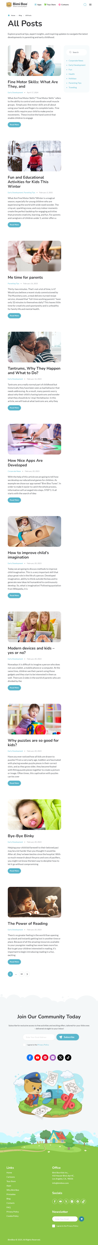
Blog (8, 1198)
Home (9, 1172)
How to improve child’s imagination (28, 555)
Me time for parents (25, 277)
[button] (85, 4)
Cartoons (11, 1177)
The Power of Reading (28, 923)
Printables (11, 1194)
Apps (9, 1185)
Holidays (72, 78)
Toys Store (11, 1181)
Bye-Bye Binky (21, 836)
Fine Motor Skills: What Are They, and (33, 84)
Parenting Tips (29, 192)
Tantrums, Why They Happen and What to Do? (34, 371)
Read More (15, 124)
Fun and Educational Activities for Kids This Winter (28, 182)
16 (22, 974)
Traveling (73, 87)
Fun (70, 69)
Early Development (15, 92)
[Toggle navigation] (90, 4)
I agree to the (38, 1045)
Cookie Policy (13, 1216)
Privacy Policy (43, 1045)
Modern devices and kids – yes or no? (31, 650)
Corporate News (14, 471)
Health (72, 74)
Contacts (11, 1203)
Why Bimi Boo (13, 1190)
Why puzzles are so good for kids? (33, 743)
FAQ (9, 1207)
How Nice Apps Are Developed (25, 463)
